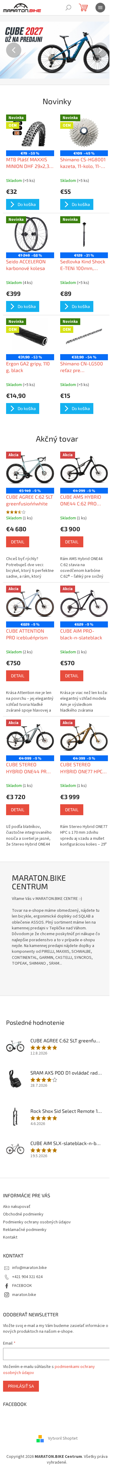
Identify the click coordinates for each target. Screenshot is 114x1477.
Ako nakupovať (16, 1207)
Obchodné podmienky (23, 1214)
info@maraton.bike (29, 1268)
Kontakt (10, 1237)
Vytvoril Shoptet (63, 1438)
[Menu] (100, 8)
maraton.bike (24, 1295)
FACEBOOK (22, 1286)
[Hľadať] (68, 8)
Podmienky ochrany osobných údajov (37, 1222)
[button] (8, 50)
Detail (17, 541)
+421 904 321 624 (27, 1277)
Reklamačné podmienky (25, 1230)
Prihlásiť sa (21, 1386)
